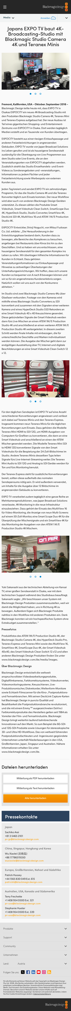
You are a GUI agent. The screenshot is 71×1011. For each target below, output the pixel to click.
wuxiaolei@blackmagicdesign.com (24, 860)
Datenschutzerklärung (42, 994)
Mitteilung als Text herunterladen (35, 788)
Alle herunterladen (35, 798)
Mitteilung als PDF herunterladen (35, 778)
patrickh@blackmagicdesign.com (23, 882)
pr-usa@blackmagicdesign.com (22, 903)
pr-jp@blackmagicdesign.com (22, 839)
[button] (30, 93)
